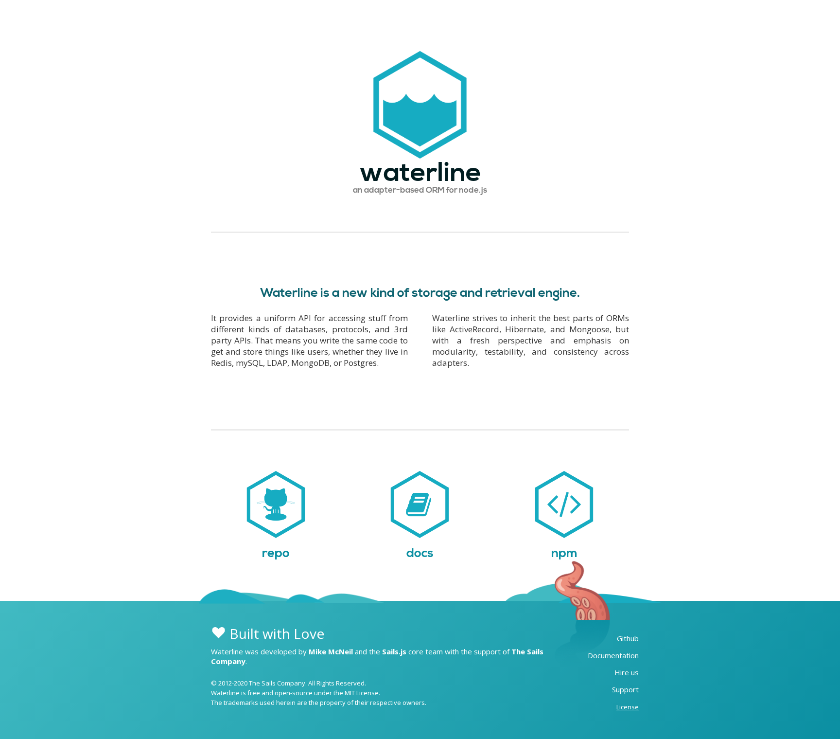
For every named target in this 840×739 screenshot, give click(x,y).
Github (628, 638)
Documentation (613, 655)
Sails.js (394, 651)
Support (625, 689)
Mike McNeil (331, 651)
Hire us (626, 672)
